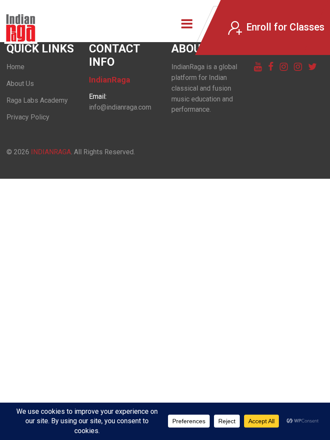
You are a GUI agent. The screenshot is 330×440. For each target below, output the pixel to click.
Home (15, 67)
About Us (20, 83)
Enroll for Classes (285, 27)
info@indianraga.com (120, 107)
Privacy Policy (27, 117)
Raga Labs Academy (37, 100)
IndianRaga (51, 152)
